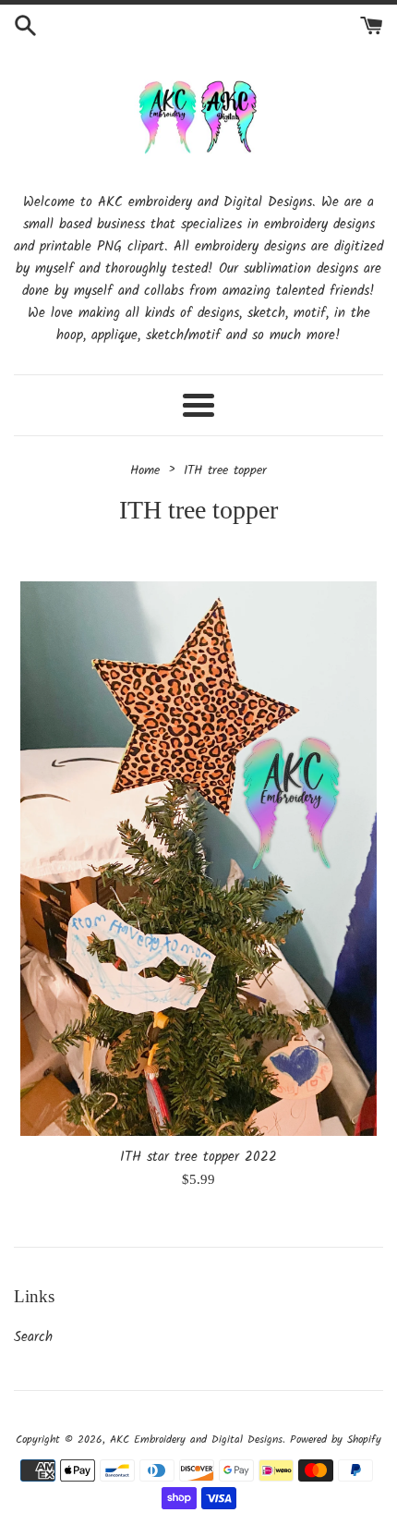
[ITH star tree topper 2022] (198, 859)
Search (33, 1337)
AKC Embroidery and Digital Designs (196, 1439)
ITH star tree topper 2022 (198, 1157)
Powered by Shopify (335, 1439)
